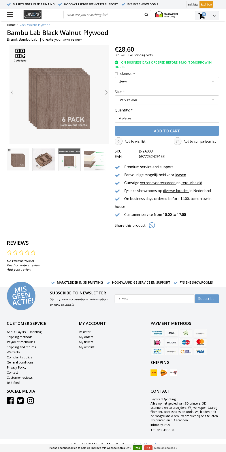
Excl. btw (206, 4)
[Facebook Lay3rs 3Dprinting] (10, 402)
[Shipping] (154, 372)
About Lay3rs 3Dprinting (24, 332)
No (148, 448)
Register (84, 332)
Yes (137, 448)
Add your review (19, 269)
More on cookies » (165, 448)
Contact (12, 372)
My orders (86, 337)
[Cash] (185, 333)
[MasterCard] (200, 342)
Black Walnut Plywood (34, 25)
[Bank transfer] (171, 333)
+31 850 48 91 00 (163, 430)
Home (11, 25)
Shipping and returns (21, 347)
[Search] (147, 15)
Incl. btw (193, 4)
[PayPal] (171, 351)
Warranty (13, 352)
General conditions (20, 362)
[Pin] (185, 351)
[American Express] (157, 333)
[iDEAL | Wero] (157, 342)
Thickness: (125, 73)
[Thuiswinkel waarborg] (166, 14)
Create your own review (62, 39)
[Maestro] (185, 342)
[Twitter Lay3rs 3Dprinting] (20, 402)
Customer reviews (20, 377)
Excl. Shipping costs (140, 55)
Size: (120, 91)
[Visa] (200, 351)
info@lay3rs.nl (160, 425)
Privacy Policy (16, 367)
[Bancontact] (157, 351)
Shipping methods (19, 337)
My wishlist (86, 347)
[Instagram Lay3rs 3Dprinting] (30, 402)
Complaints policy (19, 357)
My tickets (86, 342)
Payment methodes (21, 342)
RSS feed (13, 382)
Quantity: (124, 110)
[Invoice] (171, 342)
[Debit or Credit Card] (200, 333)
